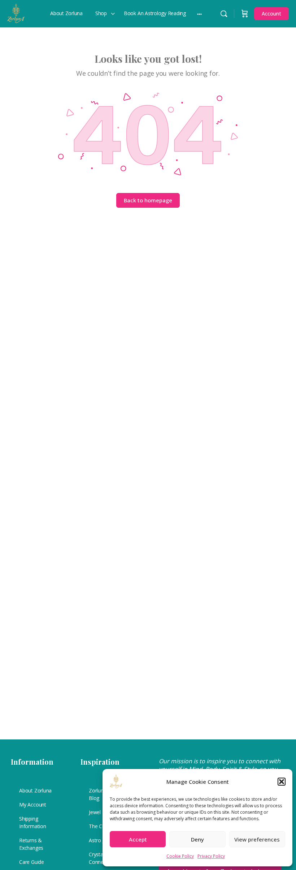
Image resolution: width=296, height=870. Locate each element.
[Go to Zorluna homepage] (16, 12)
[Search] (224, 13)
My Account (32, 804)
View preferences (257, 839)
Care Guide (31, 861)
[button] (281, 781)
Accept (138, 839)
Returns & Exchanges (31, 844)
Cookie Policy (180, 856)
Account (271, 13)
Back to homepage (148, 200)
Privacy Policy (211, 856)
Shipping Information (32, 822)
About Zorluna (35, 790)
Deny (197, 839)
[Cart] (244, 13)
